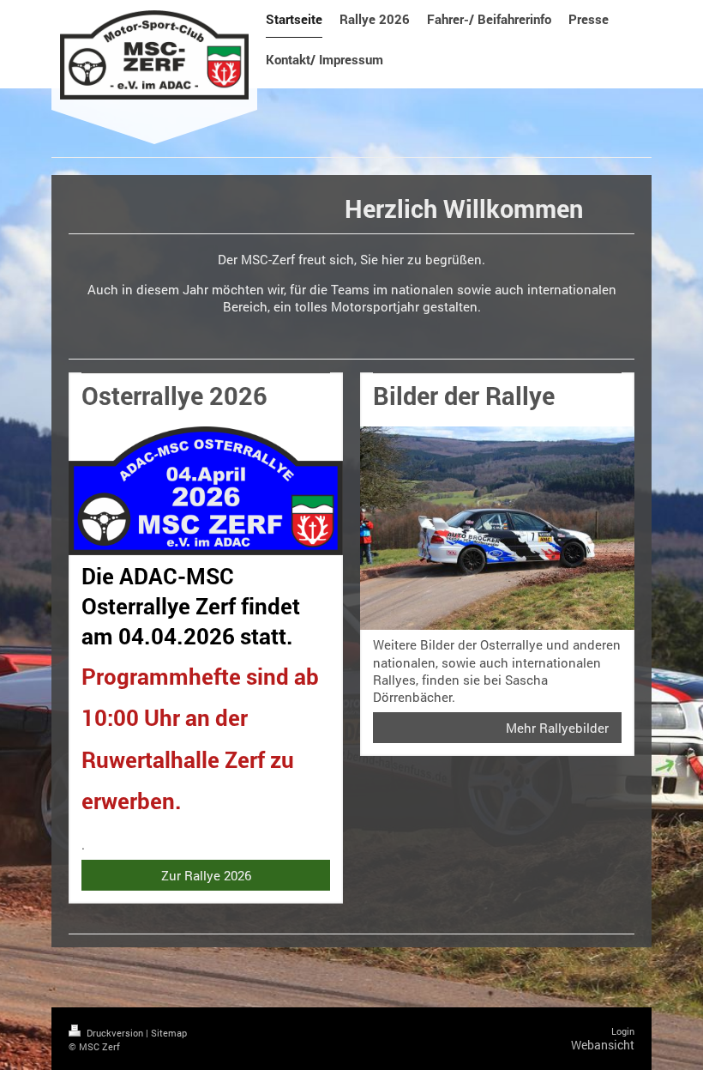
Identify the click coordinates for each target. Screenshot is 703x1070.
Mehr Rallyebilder (557, 727)
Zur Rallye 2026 (206, 875)
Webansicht (602, 1045)
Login (622, 1031)
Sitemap (169, 1032)
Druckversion (115, 1032)
